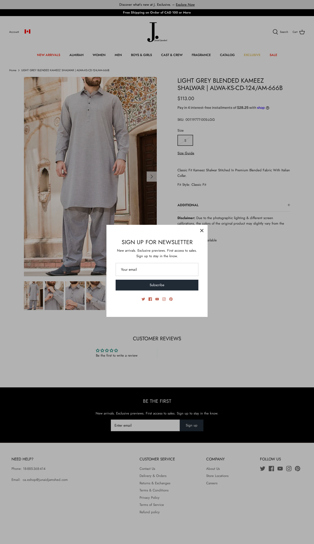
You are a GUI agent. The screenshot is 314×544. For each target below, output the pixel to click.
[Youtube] (157, 299)
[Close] (202, 230)
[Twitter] (143, 299)
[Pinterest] (171, 299)
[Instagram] (164, 299)
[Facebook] (150, 299)
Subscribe (157, 285)
